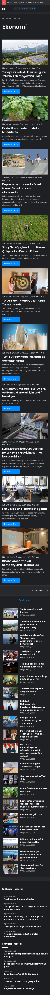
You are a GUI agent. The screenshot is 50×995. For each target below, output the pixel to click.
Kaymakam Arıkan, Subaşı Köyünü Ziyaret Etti (33, 678)
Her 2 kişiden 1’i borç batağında (24, 509)
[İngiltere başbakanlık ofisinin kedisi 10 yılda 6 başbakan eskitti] (10, 735)
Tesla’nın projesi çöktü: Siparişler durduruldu (32, 665)
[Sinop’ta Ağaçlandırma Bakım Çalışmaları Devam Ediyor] (25, 228)
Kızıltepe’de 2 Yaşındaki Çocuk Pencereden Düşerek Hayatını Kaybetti (33, 804)
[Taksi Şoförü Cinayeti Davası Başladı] (10, 655)
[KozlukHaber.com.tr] (25, 8)
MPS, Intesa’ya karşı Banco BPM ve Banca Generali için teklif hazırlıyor (24, 392)
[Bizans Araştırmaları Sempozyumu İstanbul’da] (25, 541)
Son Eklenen (25, 600)
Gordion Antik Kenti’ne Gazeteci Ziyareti (31, 866)
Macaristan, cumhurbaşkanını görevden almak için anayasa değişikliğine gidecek (31, 750)
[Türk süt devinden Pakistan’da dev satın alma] (25, 337)
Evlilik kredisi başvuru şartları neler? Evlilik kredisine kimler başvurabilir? (22, 452)
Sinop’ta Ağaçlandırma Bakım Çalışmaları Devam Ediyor (23, 249)
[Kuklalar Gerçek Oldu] (10, 818)
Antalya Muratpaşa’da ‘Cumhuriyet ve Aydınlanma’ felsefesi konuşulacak (32, 639)
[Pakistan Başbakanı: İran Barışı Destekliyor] (10, 830)
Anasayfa (8, 18)
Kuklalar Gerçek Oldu (31, 814)
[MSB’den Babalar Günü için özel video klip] (10, 843)
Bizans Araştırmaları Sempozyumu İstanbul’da (20, 563)
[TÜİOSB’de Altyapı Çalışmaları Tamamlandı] (25, 281)
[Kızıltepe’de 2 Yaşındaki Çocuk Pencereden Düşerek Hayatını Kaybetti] (10, 805)
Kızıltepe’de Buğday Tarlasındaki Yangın (30, 765)
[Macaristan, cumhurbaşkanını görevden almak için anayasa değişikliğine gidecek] (10, 748)
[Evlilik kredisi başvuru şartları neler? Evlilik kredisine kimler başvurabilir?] (25, 426)
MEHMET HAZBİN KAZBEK (14, 177)
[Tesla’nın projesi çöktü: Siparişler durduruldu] (10, 667)
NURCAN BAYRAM (11, 124)
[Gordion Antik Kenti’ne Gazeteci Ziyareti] (10, 869)
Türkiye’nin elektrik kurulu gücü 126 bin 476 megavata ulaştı (24, 74)
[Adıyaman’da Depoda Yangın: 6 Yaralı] (10, 692)
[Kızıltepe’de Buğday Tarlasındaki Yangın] (10, 767)
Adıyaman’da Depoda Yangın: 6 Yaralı (31, 690)
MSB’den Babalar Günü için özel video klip (31, 841)
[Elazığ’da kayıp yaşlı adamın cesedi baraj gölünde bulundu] (10, 855)
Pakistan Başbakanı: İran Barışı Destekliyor (33, 828)
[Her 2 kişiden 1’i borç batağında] (25, 489)
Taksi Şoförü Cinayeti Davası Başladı (31, 653)
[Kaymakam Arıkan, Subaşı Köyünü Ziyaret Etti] (10, 680)
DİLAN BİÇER (9, 243)
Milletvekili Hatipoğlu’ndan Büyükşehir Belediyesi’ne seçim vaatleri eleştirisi (32, 705)
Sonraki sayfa (37, 590)
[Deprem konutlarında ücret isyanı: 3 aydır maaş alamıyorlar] (25, 162)
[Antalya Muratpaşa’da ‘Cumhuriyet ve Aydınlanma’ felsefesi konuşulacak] (10, 639)
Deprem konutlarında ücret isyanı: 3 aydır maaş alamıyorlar (21, 188)
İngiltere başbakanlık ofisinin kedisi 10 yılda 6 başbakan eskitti (32, 734)
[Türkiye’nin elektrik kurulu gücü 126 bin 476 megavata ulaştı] (25, 52)
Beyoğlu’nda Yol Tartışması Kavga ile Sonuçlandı (30, 720)
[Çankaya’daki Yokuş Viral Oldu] (10, 780)
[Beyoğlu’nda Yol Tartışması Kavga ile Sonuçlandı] (10, 721)
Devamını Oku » (11, 91)
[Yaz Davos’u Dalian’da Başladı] (10, 613)
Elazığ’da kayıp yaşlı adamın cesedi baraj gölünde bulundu (30, 854)
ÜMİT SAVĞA (9, 68)
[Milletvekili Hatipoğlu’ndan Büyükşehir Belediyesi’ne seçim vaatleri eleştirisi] (10, 705)
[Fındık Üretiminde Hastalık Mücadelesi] (25, 109)
